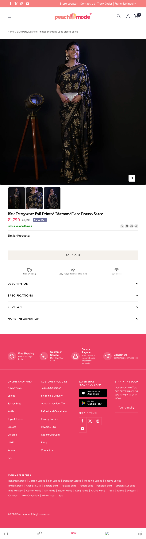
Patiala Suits (86, 485)
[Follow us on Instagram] (22, 4)
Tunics (120, 490)
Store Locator (69, 3)
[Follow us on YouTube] (27, 4)
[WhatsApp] (122, 226)
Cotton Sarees (37, 480)
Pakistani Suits (104, 485)
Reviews (15, 307)
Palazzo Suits (69, 485)
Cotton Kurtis (33, 490)
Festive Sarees (113, 480)
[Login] (128, 16)
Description (18, 283)
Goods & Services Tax (53, 403)
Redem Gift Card (50, 434)
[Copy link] (136, 226)
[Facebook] (127, 226)
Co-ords (12, 434)
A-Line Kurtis (98, 490)
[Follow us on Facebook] (10, 4)
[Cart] (136, 16)
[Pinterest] (131, 226)
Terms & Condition (51, 387)
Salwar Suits (14, 403)
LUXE (11, 442)
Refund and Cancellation (54, 411)
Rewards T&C (48, 426)
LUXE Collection (30, 495)
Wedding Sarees (93, 480)
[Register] (133, 407)
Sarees (11, 395)
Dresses (12, 426)
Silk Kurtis (49, 490)
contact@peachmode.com (126, 358)
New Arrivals (14, 387)
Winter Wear (48, 495)
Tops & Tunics (15, 419)
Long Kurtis (81, 490)
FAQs (44, 442)
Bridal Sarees (15, 485)
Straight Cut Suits (125, 485)
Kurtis (11, 411)
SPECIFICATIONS (20, 295)
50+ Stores (116, 274)
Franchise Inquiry (125, 3)
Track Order (104, 3)
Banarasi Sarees (17, 480)
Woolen (12, 450)
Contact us (47, 450)
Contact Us (87, 3)
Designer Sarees (72, 480)
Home (11, 31)
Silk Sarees (54, 480)
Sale (10, 458)
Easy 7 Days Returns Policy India (73, 274)
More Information (24, 318)
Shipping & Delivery (52, 395)
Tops (111, 490)
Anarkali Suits (33, 485)
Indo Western (15, 490)
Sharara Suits (51, 485)
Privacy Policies (49, 419)
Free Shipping (29, 274)
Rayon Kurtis (65, 490)
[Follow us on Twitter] (16, 4)
